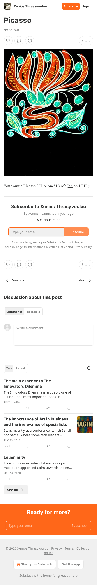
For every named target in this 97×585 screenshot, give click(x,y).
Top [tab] (9, 368)
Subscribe (71, 6)
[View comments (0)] (18, 40)
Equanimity (14, 457)
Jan (70, 186)
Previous (17, 280)
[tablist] (23, 311)
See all (12, 489)
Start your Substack (36, 564)
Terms (69, 548)
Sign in (87, 6)
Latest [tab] (20, 368)
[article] (48, 394)
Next (82, 280)
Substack (26, 575)
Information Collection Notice (47, 247)
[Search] (88, 368)
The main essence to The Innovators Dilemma (27, 384)
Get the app (71, 564)
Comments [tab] (14, 312)
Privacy (56, 548)
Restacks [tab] (33, 312)
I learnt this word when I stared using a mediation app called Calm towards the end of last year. (37, 465)
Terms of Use (70, 242)
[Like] (8, 40)
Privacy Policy (83, 247)
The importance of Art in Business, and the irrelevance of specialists (36, 422)
